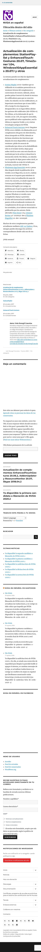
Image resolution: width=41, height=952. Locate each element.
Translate (19, 521)
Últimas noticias (15, 31)
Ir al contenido (7, 2)
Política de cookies (8, 934)
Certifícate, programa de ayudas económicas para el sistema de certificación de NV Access (20, 894)
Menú (35, 17)
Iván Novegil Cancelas (13, 351)
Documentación (9, 889)
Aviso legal (28, 934)
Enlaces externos (9, 905)
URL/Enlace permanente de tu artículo (17, 445)
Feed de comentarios (13, 767)
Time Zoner (17, 213)
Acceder (8, 762)
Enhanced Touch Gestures (15, 127)
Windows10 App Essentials (15, 167)
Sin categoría (28, 31)
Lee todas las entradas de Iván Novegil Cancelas (24, 343)
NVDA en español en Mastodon (20, 588)
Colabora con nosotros (11, 909)
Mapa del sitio (19, 934)
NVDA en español (13, 22)
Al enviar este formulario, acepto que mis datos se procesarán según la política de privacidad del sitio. (19, 831)
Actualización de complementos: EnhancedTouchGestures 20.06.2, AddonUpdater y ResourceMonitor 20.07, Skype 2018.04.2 (18, 289)
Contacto (6, 914)
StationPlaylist (7, 301)
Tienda (5, 900)
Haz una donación (10, 879)
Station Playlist (11, 85)
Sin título (8, 593)
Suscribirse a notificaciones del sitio (17, 860)
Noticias (6, 875)
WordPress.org (10, 770)
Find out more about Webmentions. (17, 440)
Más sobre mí (21, 339)
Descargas (7, 884)
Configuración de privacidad (11, 936)
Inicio (5, 31)
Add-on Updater (26, 226)
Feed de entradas (11, 764)
